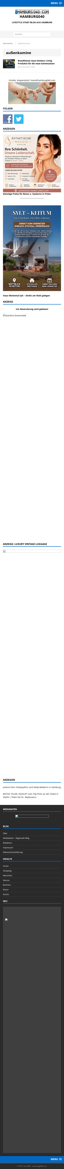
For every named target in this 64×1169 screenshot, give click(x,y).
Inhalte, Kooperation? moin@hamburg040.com (32, 80)
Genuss (6, 880)
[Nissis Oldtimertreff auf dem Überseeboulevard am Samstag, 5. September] (38, 1146)
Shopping (7, 870)
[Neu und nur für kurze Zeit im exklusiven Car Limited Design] (25, 1146)
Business (7, 884)
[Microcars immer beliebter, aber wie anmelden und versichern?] (12, 1146)
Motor (6, 889)
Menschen (7, 875)
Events (6, 894)
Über (5, 833)
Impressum (8, 847)
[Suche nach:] (32, 34)
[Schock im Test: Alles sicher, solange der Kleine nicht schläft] (51, 1146)
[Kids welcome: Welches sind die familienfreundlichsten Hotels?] (32, 913)
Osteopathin (22, 787)
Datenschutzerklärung (13, 852)
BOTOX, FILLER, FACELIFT (15, 793)
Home (5, 866)
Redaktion (7, 842)
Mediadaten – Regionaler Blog (16, 838)
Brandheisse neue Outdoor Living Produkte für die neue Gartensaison (36, 62)
